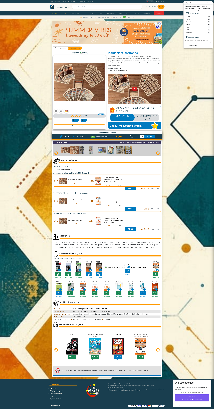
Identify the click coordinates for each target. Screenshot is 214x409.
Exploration (106, 311)
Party (92, 13)
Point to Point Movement (98, 309)
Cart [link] (162, 6)
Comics (137, 13)
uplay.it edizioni (63, 48)
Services (55, 13)
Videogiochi (148, 13)
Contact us (53, 388)
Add (131, 188)
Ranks (64, 13)
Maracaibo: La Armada (75, 48)
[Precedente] (56, 153)
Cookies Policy (188, 392)
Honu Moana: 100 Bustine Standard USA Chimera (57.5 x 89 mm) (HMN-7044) (113, 179)
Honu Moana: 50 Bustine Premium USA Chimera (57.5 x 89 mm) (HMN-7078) (113, 220)
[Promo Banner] (107, 32)
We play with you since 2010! (86, 1)
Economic (97, 311)
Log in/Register (152, 6)
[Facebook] (158, 1)
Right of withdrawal (55, 399)
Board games (75, 13)
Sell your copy (122, 116)
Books (129, 13)
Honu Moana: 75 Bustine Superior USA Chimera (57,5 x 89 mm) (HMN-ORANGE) (113, 200)
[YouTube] (156, 1)
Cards (100, 13)
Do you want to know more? (147, 117)
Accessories (111, 13)
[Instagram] (161, 1)
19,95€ (71, 357)
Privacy (52, 396)
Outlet (159, 13)
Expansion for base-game (82, 311)
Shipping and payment (56, 391)
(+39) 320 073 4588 (55, 1)
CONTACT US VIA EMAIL (70, 1)
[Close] (211, 3)
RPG (85, 13)
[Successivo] (158, 153)
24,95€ (94, 357)
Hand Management (80, 309)
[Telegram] (164, 1)
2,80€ (140, 357)
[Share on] (74, 136)
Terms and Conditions (56, 394)
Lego (121, 13)
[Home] (55, 48)
